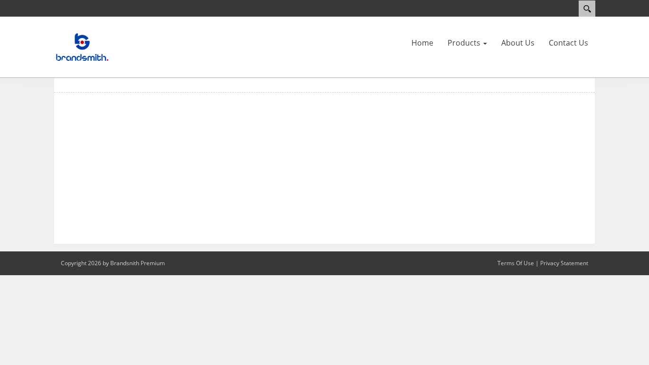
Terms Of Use (515, 263)
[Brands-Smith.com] (82, 46)
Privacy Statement (564, 263)
